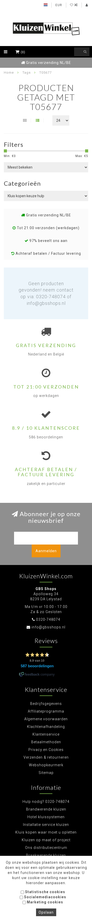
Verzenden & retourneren (46, 757)
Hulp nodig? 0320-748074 (46, 802)
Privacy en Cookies (46, 750)
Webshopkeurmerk (46, 765)
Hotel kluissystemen (46, 817)
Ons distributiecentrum (46, 848)
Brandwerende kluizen (46, 809)
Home (9, 72)
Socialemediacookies (44, 897)
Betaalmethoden (46, 742)
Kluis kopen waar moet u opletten (46, 832)
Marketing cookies (44, 902)
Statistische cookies (44, 892)
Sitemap (46, 773)
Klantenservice (46, 734)
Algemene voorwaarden (46, 719)
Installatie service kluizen (46, 825)
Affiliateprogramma (46, 711)
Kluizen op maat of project (46, 840)
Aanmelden (46, 551)
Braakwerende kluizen (46, 855)
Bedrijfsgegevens (46, 704)
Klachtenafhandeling (46, 727)
